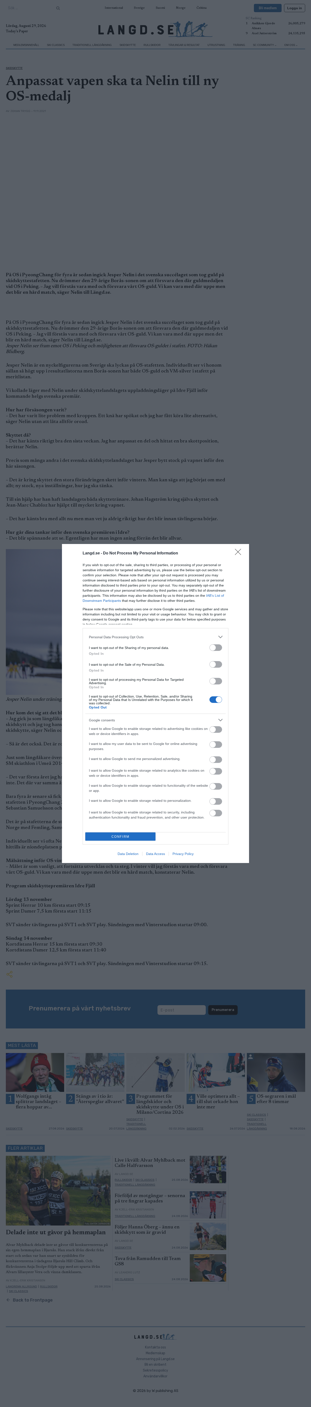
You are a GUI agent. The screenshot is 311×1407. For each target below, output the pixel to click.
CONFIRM (121, 836)
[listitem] (155, 636)
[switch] (215, 647)
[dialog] (155, 703)
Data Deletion (128, 854)
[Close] (239, 553)
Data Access (155, 854)
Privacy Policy (183, 854)
